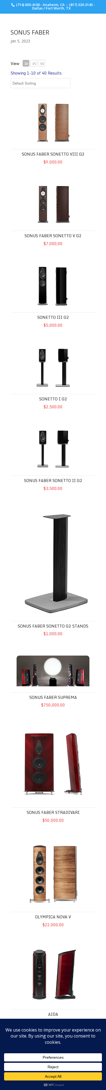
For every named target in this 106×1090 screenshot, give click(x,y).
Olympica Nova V (53, 917)
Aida (53, 1014)
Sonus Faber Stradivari (53, 812)
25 (34, 63)
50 (42, 63)
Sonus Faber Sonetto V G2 (53, 236)
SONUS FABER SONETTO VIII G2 (53, 154)
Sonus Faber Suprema (53, 697)
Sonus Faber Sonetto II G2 (53, 480)
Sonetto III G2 (53, 317)
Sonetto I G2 (53, 399)
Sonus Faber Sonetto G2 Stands (53, 626)
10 (26, 63)
